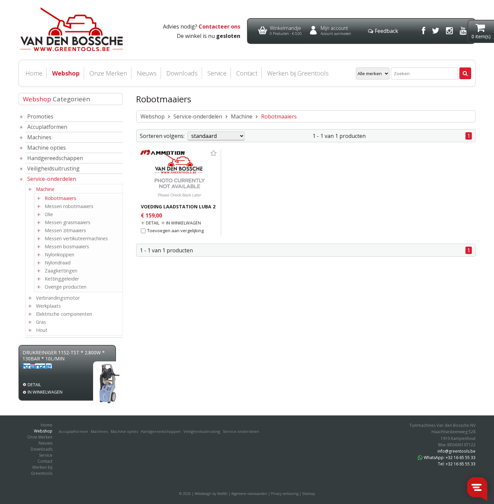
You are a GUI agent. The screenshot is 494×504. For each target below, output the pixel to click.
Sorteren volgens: (162, 136)
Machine (45, 189)
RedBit (222, 493)
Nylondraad (58, 262)
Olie (49, 214)
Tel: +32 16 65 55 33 (457, 464)
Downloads (182, 73)
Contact (246, 73)
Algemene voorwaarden (249, 493)
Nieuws (147, 73)
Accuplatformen (47, 127)
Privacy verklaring (284, 493)
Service (217, 73)
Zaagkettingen (61, 270)
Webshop (66, 73)
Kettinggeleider (62, 278)
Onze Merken (108, 73)
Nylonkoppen (59, 254)
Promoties (40, 116)
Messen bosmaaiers (67, 246)
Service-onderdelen (51, 179)
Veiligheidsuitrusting (53, 168)
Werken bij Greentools (298, 73)
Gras (41, 322)
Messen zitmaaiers (65, 230)
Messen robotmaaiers (69, 206)
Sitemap (308, 493)
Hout (41, 330)
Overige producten (65, 287)
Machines (39, 137)
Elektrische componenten (64, 314)
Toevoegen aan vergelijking (175, 231)
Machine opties (46, 147)
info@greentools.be (457, 451)
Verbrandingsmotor (58, 298)
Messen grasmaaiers (67, 222)
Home (34, 73)
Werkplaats (48, 306)
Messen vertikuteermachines (76, 238)
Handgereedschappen (55, 158)
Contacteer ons (219, 26)
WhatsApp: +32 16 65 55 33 (450, 457)
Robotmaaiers (60, 198)
